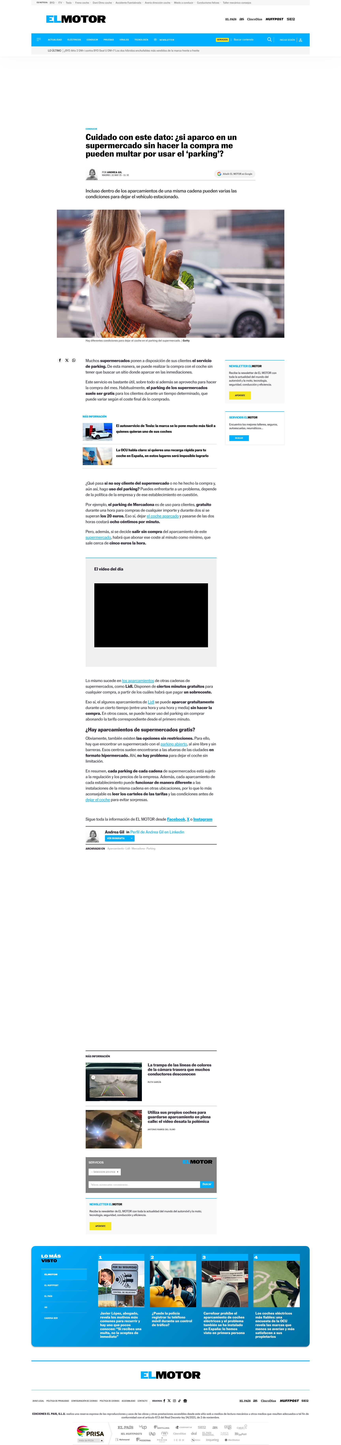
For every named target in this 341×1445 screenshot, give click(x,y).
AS (45, 1307)
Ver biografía (116, 838)
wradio (164, 1433)
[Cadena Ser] (291, 19)
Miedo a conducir (184, 2)
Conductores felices (208, 2)
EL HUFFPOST (51, 1285)
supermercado (98, 537)
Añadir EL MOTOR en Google (237, 174)
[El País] (230, 19)
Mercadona (138, 848)
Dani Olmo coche (102, 2)
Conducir (92, 40)
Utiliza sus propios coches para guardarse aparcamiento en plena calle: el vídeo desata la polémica (179, 1117)
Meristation (232, 1439)
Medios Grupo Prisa (90, 1440)
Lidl (151, 701)
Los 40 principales (144, 1427)
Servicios (222, 39)
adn (226, 1427)
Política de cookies (109, 1401)
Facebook (176, 819)
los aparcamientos (138, 680)
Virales (124, 40)
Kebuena (237, 1433)
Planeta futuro (223, 1433)
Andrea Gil (114, 172)
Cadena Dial (194, 1433)
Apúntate (101, 1226)
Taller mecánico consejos (237, 2)
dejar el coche (98, 799)
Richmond (123, 1439)
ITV (60, 2)
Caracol (241, 1427)
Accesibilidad (128, 1401)
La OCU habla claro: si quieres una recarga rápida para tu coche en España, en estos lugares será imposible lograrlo (162, 453)
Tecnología (141, 40)
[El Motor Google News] (185, 1401)
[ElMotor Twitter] (169, 1401)
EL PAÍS (48, 1296)
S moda (195, 1439)
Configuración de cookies (84, 1401)
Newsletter (166, 40)
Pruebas (109, 40)
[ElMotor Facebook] (164, 1401)
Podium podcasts (162, 1439)
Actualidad (55, 40)
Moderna (142, 1439)
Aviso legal (38, 1401)
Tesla (69, 2)
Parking (151, 848)
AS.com (213, 1427)
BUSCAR (239, 438)
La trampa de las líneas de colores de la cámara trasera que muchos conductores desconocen (179, 1069)
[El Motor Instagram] (174, 1401)
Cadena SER (201, 1427)
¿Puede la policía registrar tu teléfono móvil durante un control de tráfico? (172, 1319)
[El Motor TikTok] (179, 1401)
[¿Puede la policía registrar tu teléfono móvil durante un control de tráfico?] (173, 1306)
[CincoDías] (254, 19)
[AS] (242, 19)
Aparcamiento (115, 848)
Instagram (202, 819)
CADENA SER (51, 1318)
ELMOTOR (50, 1274)
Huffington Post (130, 1433)
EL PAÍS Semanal (208, 1433)
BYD (52, 2)
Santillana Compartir (184, 1427)
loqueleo (213, 1439)
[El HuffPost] (274, 19)
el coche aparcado (163, 515)
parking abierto (173, 743)
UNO (152, 1433)
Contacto (142, 1401)
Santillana (163, 1427)
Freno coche (82, 2)
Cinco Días (179, 1433)
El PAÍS (125, 1427)
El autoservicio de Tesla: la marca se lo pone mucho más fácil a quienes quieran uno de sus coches (165, 429)
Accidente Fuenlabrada (129, 2)
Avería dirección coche (158, 2)
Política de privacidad (57, 1401)
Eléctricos (74, 40)
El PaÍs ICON (179, 1439)
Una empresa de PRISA (90, 1431)
